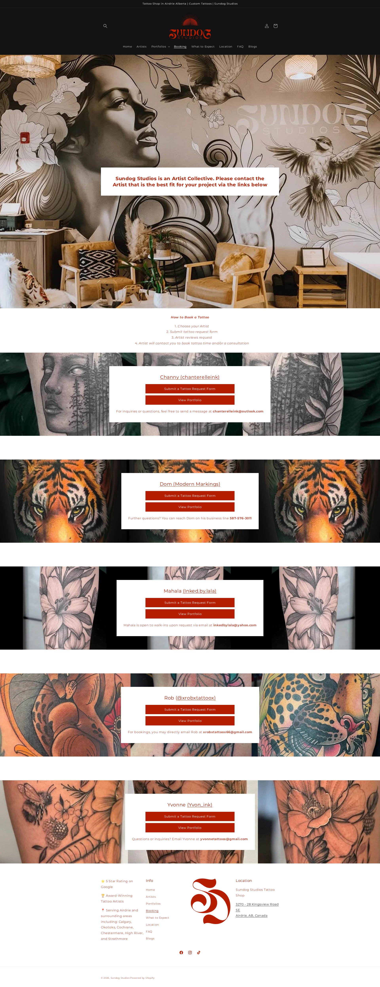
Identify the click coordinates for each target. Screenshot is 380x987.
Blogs (150, 938)
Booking (152, 911)
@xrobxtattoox (195, 698)
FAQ (149, 931)
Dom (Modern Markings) (190, 484)
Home (150, 890)
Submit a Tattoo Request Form (190, 388)
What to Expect (157, 917)
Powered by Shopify (142, 978)
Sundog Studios (120, 978)
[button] (105, 26)
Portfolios (153, 903)
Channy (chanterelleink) (190, 377)
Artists (151, 896)
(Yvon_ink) (200, 805)
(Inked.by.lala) (200, 591)
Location (152, 924)
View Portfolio (189, 400)
